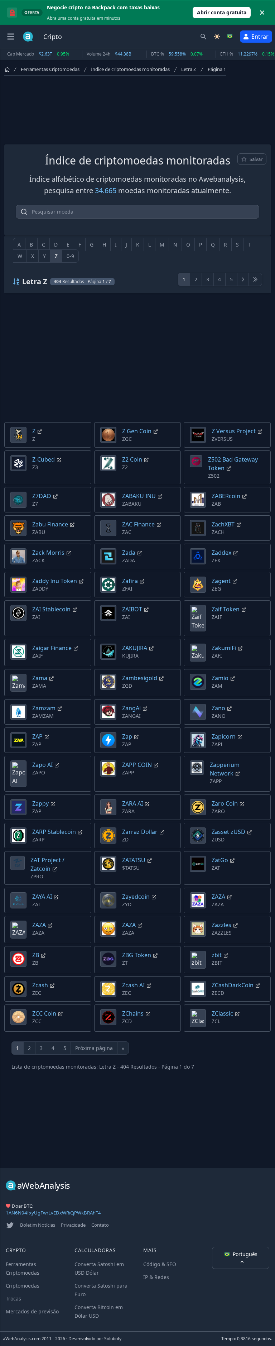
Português (245, 1254)
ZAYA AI (42, 897)
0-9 (70, 256)
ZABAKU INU (139, 496)
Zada (128, 553)
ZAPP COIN (137, 765)
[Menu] (11, 36)
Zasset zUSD (228, 832)
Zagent (221, 581)
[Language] (230, 36)
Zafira (130, 581)
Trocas (13, 1298)
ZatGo (220, 860)
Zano (218, 708)
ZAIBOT (132, 609)
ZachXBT (223, 524)
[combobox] (137, 212)
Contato (100, 1225)
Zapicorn (224, 736)
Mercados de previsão (32, 1311)
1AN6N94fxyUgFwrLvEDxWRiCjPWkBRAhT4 (53, 1212)
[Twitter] (10, 1225)
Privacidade (73, 1225)
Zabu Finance (50, 524)
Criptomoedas (22, 1285)
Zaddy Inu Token (54, 581)
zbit (217, 955)
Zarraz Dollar (140, 832)
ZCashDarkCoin (233, 985)
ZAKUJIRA (134, 648)
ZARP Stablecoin (54, 832)
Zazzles (221, 925)
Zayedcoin (136, 897)
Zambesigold (139, 678)
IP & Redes (156, 1277)
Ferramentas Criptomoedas (50, 69)
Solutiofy (112, 1339)
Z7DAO (41, 496)
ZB (35, 955)
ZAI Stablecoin (51, 609)
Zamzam (44, 708)
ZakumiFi (224, 648)
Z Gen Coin (136, 431)
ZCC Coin (44, 1013)
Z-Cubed (43, 459)
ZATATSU (133, 860)
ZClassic (222, 1013)
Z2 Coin (132, 459)
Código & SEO (159, 1264)
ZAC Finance (138, 524)
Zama (39, 678)
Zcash (40, 985)
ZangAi (131, 708)
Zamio (220, 678)
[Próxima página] (243, 279)
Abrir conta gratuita (221, 12)
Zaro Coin (225, 803)
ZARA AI (132, 803)
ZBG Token (136, 955)
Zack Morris (48, 553)
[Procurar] (203, 36)
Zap (127, 736)
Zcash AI (133, 985)
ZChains (133, 1013)
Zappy (40, 803)
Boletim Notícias (37, 1225)
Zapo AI (42, 765)
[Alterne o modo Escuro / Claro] (217, 36)
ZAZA (218, 897)
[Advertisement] (137, 108)
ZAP (37, 736)
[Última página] (255, 279)
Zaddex (221, 553)
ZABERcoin (226, 496)
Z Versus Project (234, 431)
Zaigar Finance (52, 648)
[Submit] (24, 213)
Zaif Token (226, 609)
